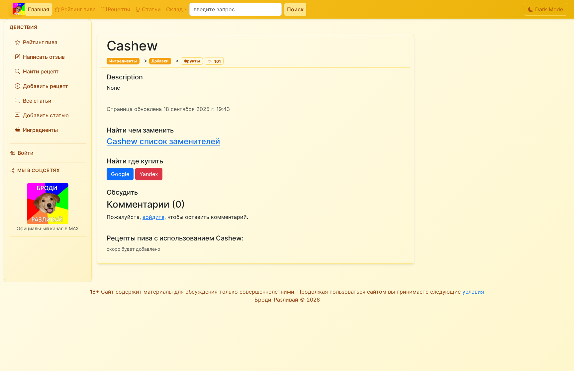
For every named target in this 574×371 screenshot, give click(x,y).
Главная (38, 9)
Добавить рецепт (45, 86)
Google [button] (120, 174)
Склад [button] (174, 9)
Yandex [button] (149, 174)
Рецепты (119, 9)
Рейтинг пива (78, 9)
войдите (153, 217)
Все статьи (37, 100)
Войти (26, 152)
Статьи (151, 9)
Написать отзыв (44, 56)
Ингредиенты (40, 130)
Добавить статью (46, 115)
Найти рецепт (41, 71)
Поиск (295, 9)
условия (473, 291)
